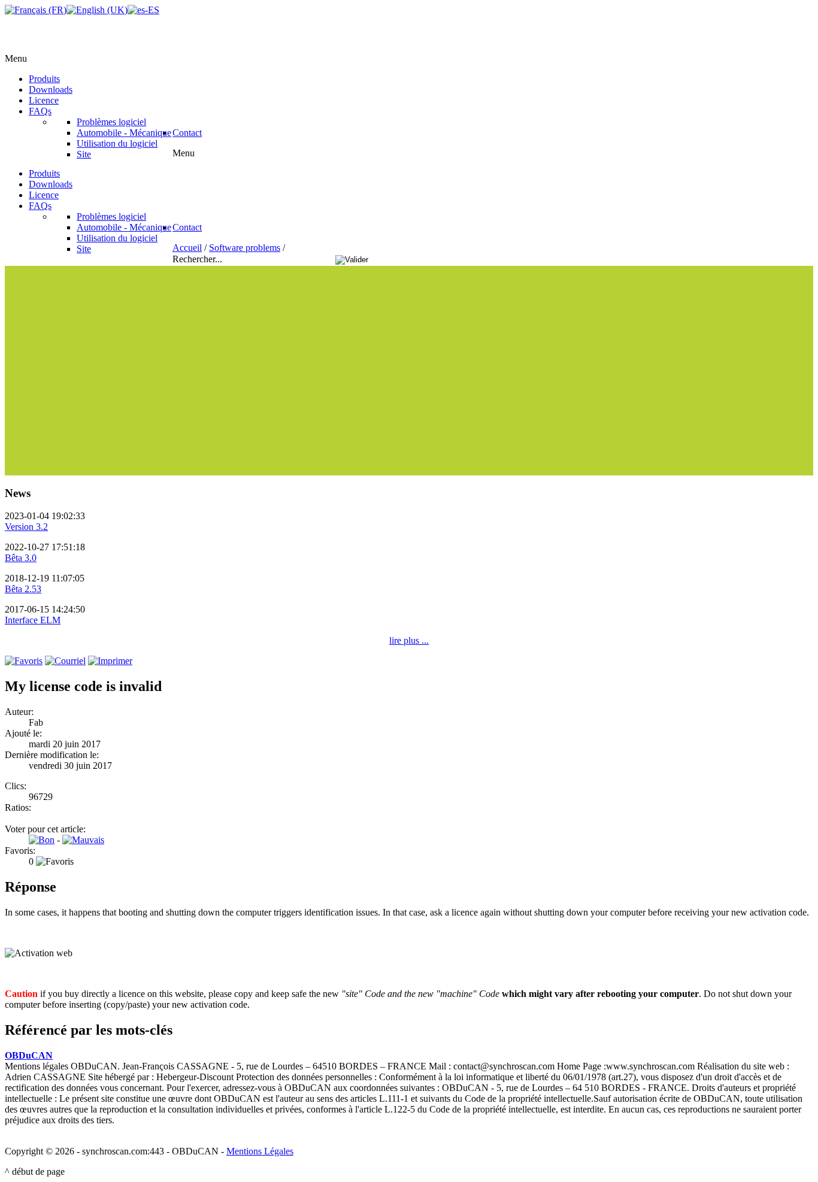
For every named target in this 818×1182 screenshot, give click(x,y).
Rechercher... (198, 259)
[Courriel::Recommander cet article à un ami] (65, 661)
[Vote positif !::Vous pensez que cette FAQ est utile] (41, 840)
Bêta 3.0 (21, 558)
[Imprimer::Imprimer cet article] (110, 661)
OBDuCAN (29, 1055)
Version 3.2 (26, 527)
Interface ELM (32, 620)
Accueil (187, 248)
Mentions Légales (259, 1151)
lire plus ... (409, 640)
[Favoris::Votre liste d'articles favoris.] (24, 661)
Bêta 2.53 (23, 589)
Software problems (244, 248)
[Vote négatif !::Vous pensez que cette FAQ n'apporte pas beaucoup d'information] (83, 840)
